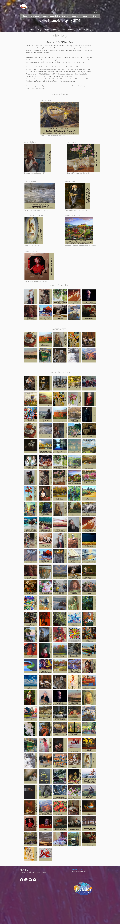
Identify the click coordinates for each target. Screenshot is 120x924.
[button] (30, 296)
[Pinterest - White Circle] (34, 879)
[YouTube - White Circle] (30, 879)
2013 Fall (79, 30)
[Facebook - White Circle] (21, 879)
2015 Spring (55, 30)
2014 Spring (71, 30)
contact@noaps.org (79, 872)
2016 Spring (39, 30)
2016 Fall (32, 30)
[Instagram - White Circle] (26, 879)
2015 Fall (47, 30)
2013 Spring (87, 30)
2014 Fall (63, 30)
